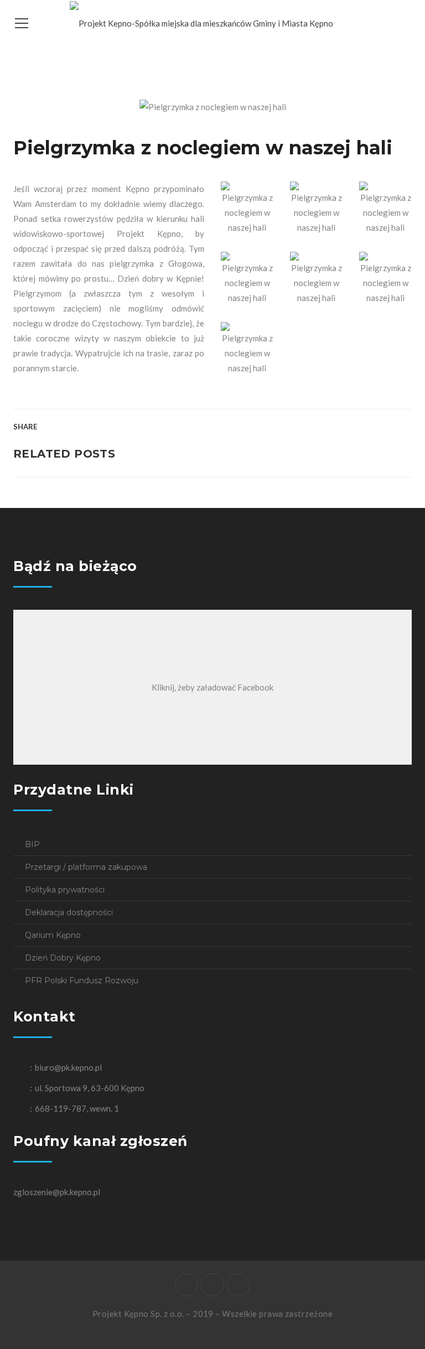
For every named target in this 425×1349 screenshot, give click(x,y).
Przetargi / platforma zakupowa (86, 867)
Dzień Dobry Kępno (63, 958)
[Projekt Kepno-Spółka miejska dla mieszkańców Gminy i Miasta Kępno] (201, 22)
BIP (32, 844)
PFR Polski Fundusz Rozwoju (81, 980)
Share (25, 426)
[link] (149, 233)
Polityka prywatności (65, 890)
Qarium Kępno (53, 935)
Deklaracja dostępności (69, 912)
